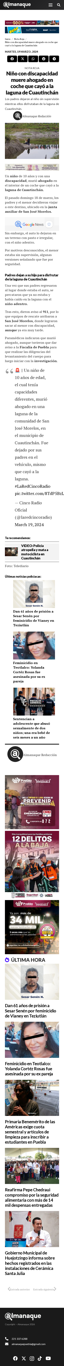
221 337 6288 (19, 1338)
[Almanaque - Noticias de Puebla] (17, 5)
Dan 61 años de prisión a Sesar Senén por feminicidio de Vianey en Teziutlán (33, 618)
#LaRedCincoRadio (32, 486)
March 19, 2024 (29, 524)
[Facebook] (15, 1358)
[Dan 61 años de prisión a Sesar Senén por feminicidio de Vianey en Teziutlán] (32, 982)
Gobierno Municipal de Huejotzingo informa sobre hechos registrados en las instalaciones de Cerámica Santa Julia (30, 1263)
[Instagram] (32, 1358)
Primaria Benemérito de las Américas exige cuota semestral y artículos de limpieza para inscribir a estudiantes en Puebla (30, 1132)
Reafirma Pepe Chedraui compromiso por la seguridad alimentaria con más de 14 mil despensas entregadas (32, 1197)
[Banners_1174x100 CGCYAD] (32, 23)
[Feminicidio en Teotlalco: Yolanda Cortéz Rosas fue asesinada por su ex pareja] (32, 1040)
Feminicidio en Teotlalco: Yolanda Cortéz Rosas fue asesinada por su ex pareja (29, 672)
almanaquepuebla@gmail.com (28, 1343)
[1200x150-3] (32, 167)
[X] (23, 1358)
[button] (50, 5)
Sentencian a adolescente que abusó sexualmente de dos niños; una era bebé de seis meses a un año (31, 728)
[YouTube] (48, 1358)
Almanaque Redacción (36, 116)
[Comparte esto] (12, 59)
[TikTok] (40, 1358)
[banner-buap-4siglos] (32, 30)
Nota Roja (32, 68)
